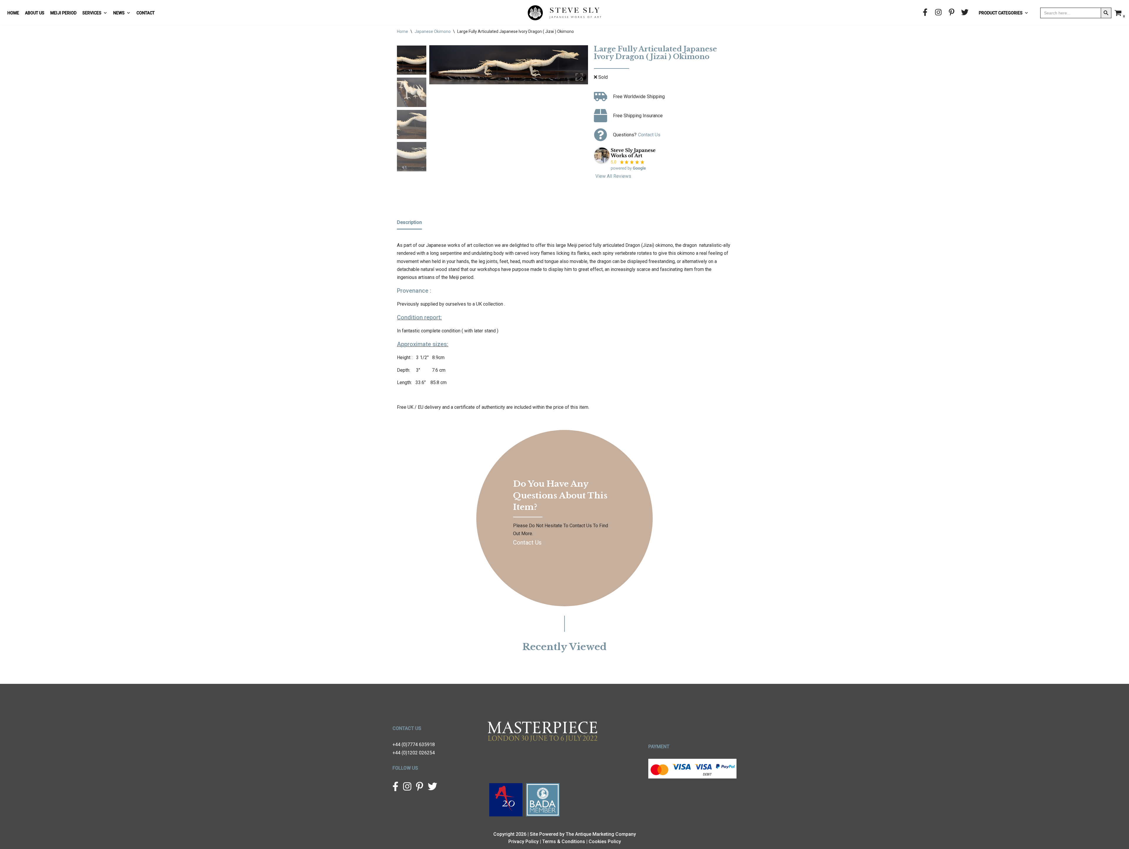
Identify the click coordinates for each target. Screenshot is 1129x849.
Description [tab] (409, 222)
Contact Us (649, 135)
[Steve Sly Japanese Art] (564, 12)
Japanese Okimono (433, 31)
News (119, 13)
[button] (579, 67)
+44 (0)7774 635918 (414, 744)
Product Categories (1001, 13)
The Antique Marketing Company (601, 834)
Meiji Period (63, 13)
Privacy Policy (523, 841)
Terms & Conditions (563, 841)
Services (91, 13)
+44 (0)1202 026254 (414, 753)
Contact (145, 13)
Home (13, 13)
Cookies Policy (605, 841)
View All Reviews (613, 176)
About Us (34, 13)
